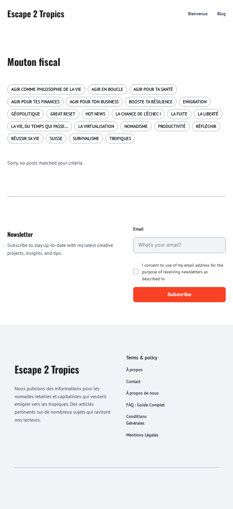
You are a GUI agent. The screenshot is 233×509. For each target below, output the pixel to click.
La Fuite (179, 114)
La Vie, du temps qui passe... (39, 126)
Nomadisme (136, 126)
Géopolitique (25, 114)
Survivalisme (86, 138)
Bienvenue (198, 13)
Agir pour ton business (94, 101)
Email (138, 229)
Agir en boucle (107, 89)
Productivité (172, 126)
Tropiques (120, 138)
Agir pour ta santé (153, 89)
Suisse (56, 138)
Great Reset (62, 114)
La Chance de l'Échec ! (138, 114)
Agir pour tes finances (35, 101)
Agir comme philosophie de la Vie (46, 89)
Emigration (195, 101)
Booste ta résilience (151, 101)
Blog (221, 13)
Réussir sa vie (25, 138)
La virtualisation (96, 126)
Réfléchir (206, 126)
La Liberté (208, 114)
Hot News (95, 114)
